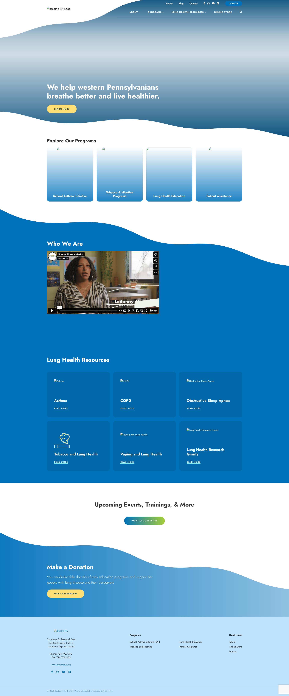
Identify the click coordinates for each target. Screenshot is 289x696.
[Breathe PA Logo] (69, 8)
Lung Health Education (190, 642)
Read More (61, 408)
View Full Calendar (144, 520)
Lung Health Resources (188, 12)
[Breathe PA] (61, 630)
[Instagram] (208, 3)
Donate (233, 3)
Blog (181, 3)
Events (169, 3)
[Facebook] (204, 3)
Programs (155, 12)
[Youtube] (213, 3)
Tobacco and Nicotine (141, 646)
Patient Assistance (188, 646)
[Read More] (70, 174)
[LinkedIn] (218, 3)
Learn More (61, 108)
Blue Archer (108, 691)
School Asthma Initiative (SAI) (145, 642)
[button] (139, 12)
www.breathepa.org (61, 664)
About (133, 12)
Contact (193, 3)
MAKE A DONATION (65, 593)
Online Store (223, 12)
